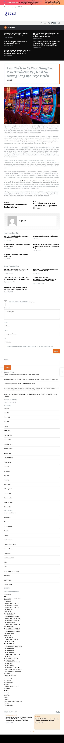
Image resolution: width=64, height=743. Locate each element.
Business (6, 522)
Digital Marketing (8, 526)
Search (6, 359)
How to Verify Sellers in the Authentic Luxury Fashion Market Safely (16, 34)
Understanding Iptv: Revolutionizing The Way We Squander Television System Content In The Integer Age (46, 34)
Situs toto (6, 684)
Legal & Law (7, 553)
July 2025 (6, 466)
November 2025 (8, 448)
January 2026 (7, 439)
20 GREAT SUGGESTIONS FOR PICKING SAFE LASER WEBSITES (45, 270)
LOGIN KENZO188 (9, 652)
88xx (23, 181)
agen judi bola (7, 594)
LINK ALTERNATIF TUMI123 (11, 658)
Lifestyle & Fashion (9, 557)
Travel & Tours (7, 580)
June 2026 (7, 417)
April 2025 (6, 480)
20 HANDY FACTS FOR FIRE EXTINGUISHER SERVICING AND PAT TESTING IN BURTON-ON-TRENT (44, 279)
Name (6, 322)
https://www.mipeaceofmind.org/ (13, 671)
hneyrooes (9, 80)
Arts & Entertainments (10, 513)
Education (6, 531)
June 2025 (7, 471)
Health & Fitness (8, 539)
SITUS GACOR (7, 635)
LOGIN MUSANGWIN (9, 660)
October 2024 (7, 507)
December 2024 (8, 498)
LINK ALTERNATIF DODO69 (11, 639)
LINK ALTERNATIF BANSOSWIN (12, 598)
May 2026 (6, 421)
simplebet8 (7, 695)
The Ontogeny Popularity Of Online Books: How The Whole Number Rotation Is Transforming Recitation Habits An (44, 2)
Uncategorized (8, 584)
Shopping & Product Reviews (11, 571)
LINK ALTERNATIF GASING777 (12, 628)
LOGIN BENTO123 (9, 648)
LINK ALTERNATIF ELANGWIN (12, 624)
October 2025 (7, 453)
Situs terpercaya (8, 682)
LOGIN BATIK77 (8, 663)
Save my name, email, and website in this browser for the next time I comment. (30, 346)
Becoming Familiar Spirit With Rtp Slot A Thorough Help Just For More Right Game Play (46, 246)
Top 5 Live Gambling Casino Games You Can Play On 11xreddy (16, 237)
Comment (7, 308)
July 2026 (6, 413)
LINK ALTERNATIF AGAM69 (11, 605)
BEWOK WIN (7, 600)
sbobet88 (6, 677)
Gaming (6, 535)
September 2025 (8, 457)
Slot (5, 596)
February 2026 (8, 435)
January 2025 (7, 493)
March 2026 (7, 430)
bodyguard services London (11, 686)
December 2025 (8, 444)
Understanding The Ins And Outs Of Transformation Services (15, 42)
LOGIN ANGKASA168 (9, 665)
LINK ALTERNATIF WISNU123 (11, 620)
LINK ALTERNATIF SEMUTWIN (12, 654)
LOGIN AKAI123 (8, 609)
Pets (5, 566)
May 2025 (6, 475)
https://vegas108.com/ (10, 675)
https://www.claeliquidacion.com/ (13, 701)
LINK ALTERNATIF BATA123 (11, 603)
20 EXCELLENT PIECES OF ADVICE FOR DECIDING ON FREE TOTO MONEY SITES (17, 278)
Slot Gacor (7, 692)
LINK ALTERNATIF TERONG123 (12, 618)
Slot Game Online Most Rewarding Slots (45, 236)
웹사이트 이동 (7, 680)
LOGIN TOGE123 (8, 637)
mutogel (6, 694)
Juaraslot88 (7, 673)
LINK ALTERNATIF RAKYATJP (11, 617)
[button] (57, 712)
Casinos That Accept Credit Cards (13, 669)
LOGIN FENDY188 (9, 656)
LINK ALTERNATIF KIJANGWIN (12, 630)
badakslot (6, 703)
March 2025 (7, 484)
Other (5, 562)
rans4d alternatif (8, 705)
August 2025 (7, 462)
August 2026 (7, 408)
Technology (7, 575)
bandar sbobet (8, 678)
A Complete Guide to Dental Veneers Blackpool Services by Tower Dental (15, 288)
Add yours (31, 302)
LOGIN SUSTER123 (9, 633)
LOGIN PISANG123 (9, 615)
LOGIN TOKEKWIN (9, 641)
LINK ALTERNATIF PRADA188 (12, 667)
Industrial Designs (8, 548)
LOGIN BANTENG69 (9, 622)
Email (6, 330)
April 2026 (6, 426)
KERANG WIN (7, 611)
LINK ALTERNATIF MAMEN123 (12, 662)
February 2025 (8, 489)
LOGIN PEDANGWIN (9, 613)
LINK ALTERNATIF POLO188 (11, 607)
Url (5, 338)
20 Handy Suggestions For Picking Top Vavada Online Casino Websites (16, 270)
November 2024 (8, 502)
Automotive (7, 517)
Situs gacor (7, 688)
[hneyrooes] (12, 221)
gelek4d (6, 697)
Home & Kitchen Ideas (10, 544)
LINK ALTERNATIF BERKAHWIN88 (13, 645)
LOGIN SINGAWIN (9, 626)
